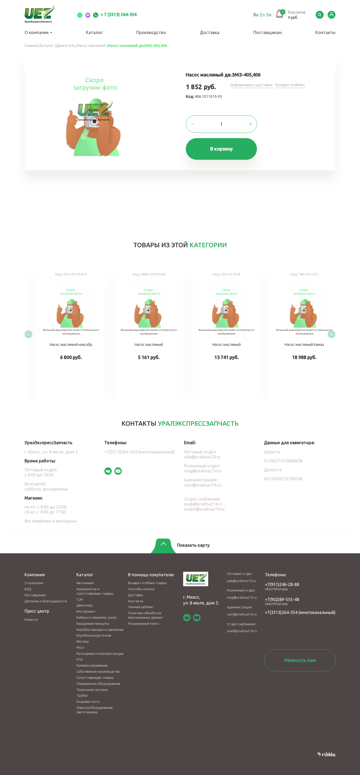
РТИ (79, 659)
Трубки (81, 695)
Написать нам (300, 660)
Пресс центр (37, 611)
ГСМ (79, 599)
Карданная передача (92, 623)
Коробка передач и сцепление (100, 629)
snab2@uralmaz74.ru (204, 509)
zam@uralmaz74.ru (202, 485)
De (268, 14)
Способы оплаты (141, 589)
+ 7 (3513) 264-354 (118, 14)
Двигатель (84, 605)
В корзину (221, 148)
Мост (80, 647)
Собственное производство (98, 671)
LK (331, 15)
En (262, 14)
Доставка (210, 32)
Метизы (82, 641)
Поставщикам (267, 32)
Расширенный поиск (143, 623)
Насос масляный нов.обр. (296, 333)
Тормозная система (92, 689)
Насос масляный (62, 333)
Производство (151, 32)
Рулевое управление (92, 665)
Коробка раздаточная (93, 635)
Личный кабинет (141, 607)
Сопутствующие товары (95, 677)
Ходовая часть (88, 701)
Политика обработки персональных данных (145, 615)
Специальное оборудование (98, 683)
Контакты (325, 32)
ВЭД (28, 589)
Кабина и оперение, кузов (96, 617)
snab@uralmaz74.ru (203, 504)
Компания (35, 574)
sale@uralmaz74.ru (202, 456)
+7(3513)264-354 (281, 612)
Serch (320, 15)
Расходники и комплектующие (100, 653)
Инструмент (85, 611)
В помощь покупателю (151, 574)
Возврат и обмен (290, 85)
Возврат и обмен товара (147, 583)
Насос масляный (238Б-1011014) (140, 333)
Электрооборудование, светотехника (94, 710)
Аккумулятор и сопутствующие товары (94, 591)
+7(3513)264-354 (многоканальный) (139, 451)
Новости (31, 619)
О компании (37, 32)
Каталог (94, 32)
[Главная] (46, 15)
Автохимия (85, 583)
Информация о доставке (251, 85)
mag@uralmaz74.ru (202, 470)
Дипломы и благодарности (46, 601)
